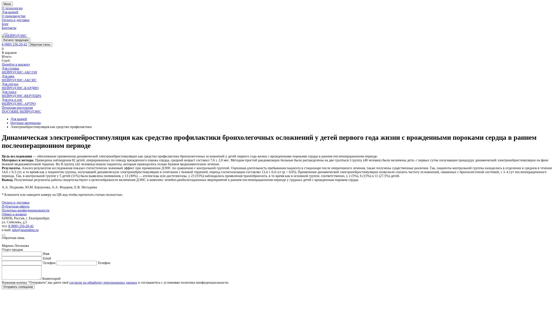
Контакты (9, 28)
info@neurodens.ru (25, 230)
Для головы (10, 68)
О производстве (14, 16)
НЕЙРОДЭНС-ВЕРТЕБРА (21, 96)
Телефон (49, 263)
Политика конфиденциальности (25, 210)
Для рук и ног (12, 100)
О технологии (12, 8)
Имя (46, 254)
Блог (5, 24)
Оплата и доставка (15, 20)
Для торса (9, 92)
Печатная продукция (17, 107)
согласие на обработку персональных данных (103, 282)
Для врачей (10, 12)
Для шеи (8, 76)
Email (47, 258)
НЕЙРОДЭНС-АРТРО (19, 104)
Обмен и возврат (14, 214)
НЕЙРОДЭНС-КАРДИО (20, 88)
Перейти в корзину (16, 64)
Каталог (16, 40)
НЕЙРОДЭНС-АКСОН (19, 72)
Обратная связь (40, 44)
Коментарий (51, 278)
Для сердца (10, 84)
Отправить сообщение (18, 286)
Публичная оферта (15, 206)
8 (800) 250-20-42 (14, 44)
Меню (7, 4)
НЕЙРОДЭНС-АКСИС (19, 80)
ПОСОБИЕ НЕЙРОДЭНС (21, 111)
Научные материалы (25, 123)
